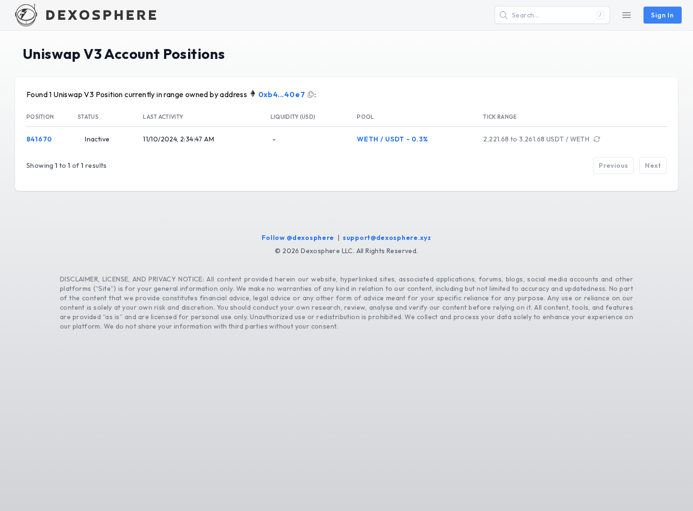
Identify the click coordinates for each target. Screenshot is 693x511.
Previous (613, 165)
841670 (39, 139)
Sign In (662, 15)
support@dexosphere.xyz (387, 237)
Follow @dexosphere (298, 237)
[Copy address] (310, 94)
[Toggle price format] (597, 139)
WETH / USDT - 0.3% (392, 139)
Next (653, 165)
